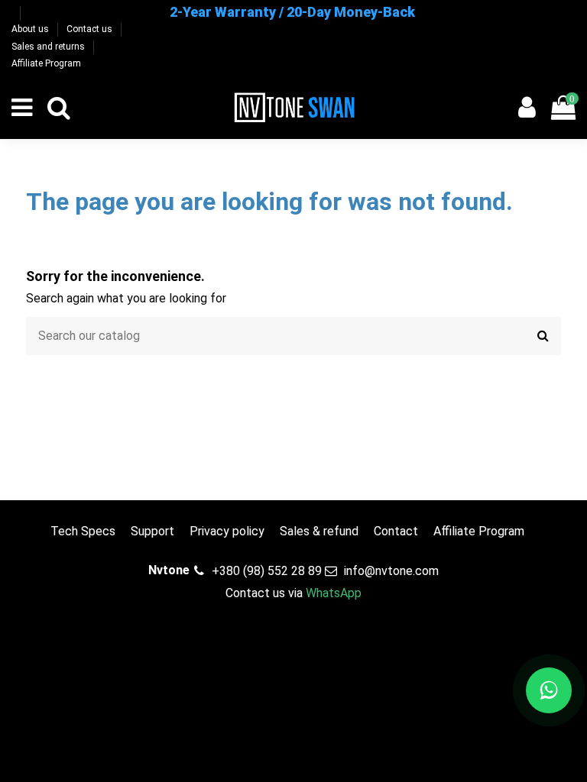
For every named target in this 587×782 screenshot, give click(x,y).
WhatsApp (334, 593)
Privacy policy (227, 531)
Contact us (90, 29)
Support (152, 531)
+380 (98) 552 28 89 (267, 571)
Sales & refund (319, 531)
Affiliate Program (46, 63)
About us (31, 29)
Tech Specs (82, 531)
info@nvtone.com (391, 571)
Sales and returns (49, 46)
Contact (396, 531)
